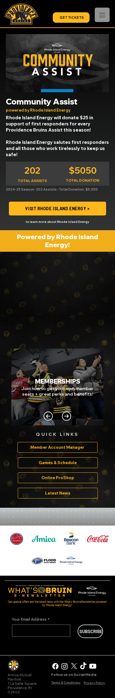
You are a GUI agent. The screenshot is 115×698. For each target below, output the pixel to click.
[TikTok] (83, 666)
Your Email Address (30, 619)
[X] (74, 666)
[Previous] (48, 416)
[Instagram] (64, 666)
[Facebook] (55, 666)
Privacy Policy (94, 683)
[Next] (66, 416)
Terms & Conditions (66, 682)
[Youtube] (93, 666)
